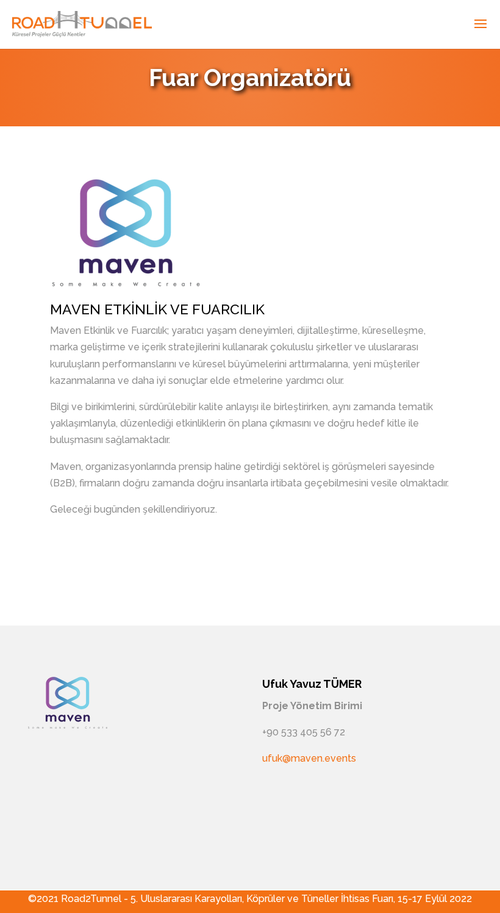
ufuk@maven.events (309, 758)
